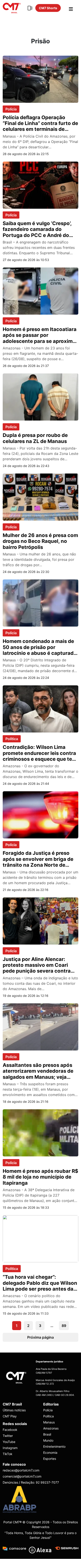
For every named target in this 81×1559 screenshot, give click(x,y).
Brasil (47, 1434)
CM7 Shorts (48, 8)
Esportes (49, 1459)
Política (11, 739)
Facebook (10, 1430)
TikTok (7, 1454)
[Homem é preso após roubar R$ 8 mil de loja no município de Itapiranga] (40, 1132)
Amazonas (50, 1428)
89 (64, 1325)
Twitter (8, 1436)
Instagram (10, 1448)
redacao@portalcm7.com (21, 1470)
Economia (50, 1453)
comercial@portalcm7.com (22, 1476)
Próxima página (40, 1337)
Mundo (48, 1441)
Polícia (11, 109)
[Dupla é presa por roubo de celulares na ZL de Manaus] (40, 397)
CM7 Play (10, 1416)
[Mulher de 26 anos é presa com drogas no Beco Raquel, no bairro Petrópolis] (40, 496)
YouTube (9, 1442)
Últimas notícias (14, 1410)
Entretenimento (54, 1447)
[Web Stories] (30, 8)
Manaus (49, 1422)
